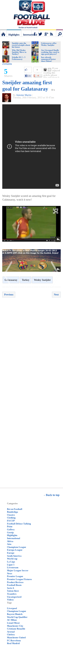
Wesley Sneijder (42, 280)
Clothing (11, 517)
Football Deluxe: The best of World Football (3, 33)
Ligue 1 (11, 564)
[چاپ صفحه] (45, 69)
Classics (11, 515)
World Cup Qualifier (17, 617)
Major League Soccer (17, 570)
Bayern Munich (14, 614)
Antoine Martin (23, 95)
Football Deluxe (31, 13)
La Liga (11, 561)
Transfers (11, 594)
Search (59, 33)
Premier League (15, 576)
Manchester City (15, 626)
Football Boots (14, 585)
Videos (10, 599)
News (9, 573)
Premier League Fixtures (19, 579)
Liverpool (12, 608)
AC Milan (12, 620)
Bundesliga (12, 512)
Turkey (25, 280)
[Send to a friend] (49, 69)
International (30, 34)
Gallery (11, 529)
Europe (10, 553)
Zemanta (7, 63)
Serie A (10, 588)
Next (56, 294)
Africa (10, 541)
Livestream (12, 567)
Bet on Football (14, 509)
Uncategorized (14, 597)
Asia (9, 544)
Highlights (13, 34)
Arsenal (11, 631)
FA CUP (11, 520)
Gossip (10, 532)
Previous (8, 294)
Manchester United (16, 637)
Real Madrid (13, 643)
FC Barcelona (14, 640)
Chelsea (11, 634)
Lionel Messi (13, 623)
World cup (12, 558)
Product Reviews (15, 582)
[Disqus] (31, 350)
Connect (43, 33)
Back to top (52, 494)
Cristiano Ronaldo (16, 628)
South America (14, 556)
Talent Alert (13, 591)
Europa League (14, 550)
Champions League (16, 547)
